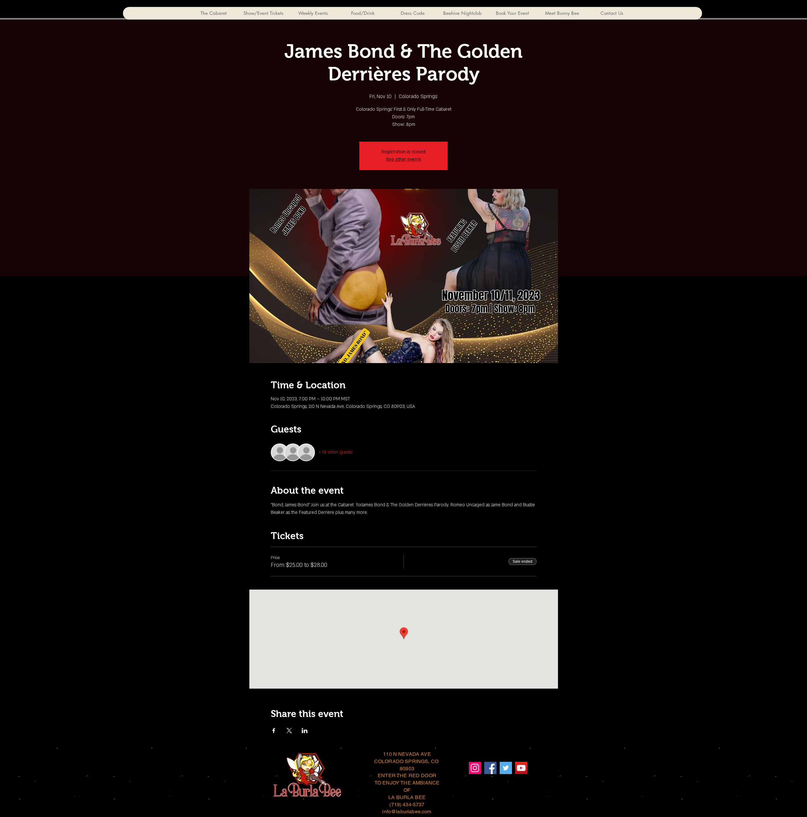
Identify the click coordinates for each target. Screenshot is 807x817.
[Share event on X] (289, 730)
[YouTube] (521, 768)
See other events (403, 159)
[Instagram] (475, 768)
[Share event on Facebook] (274, 730)
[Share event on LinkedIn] (305, 730)
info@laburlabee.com (406, 811)
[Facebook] (490, 768)
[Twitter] (506, 768)
